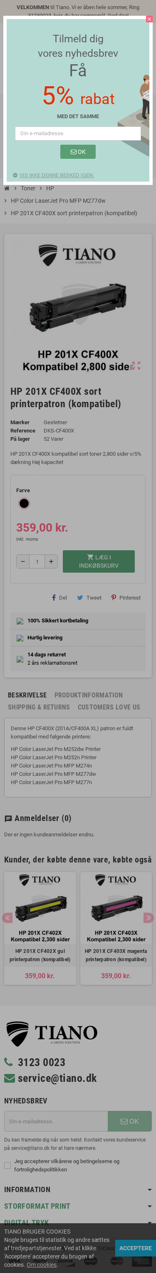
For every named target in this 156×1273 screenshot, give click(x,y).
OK (81, 151)
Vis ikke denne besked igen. (57, 175)
